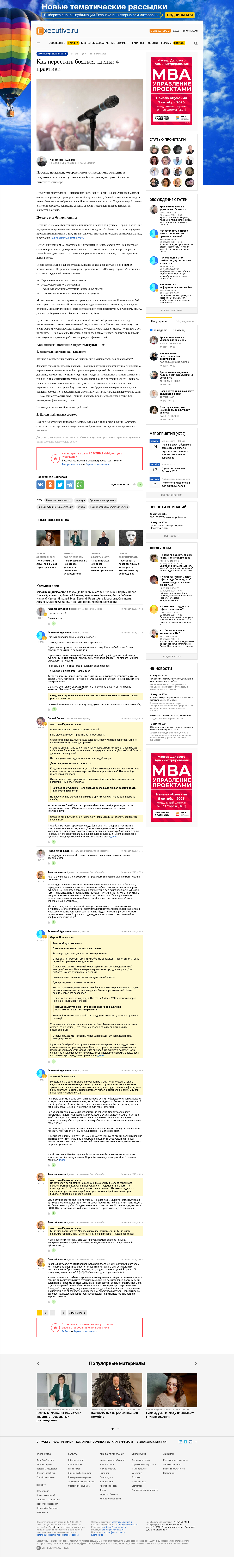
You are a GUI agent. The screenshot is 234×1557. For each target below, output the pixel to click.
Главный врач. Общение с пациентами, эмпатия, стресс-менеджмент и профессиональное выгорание (176, 451)
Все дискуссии (172, 656)
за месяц (179, 330)
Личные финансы (172, 1464)
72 (191, 1409)
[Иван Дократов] (189, 160)
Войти (65, 1331)
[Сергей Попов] (166, 160)
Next (196, 1363)
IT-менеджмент (139, 1469)
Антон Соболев (122, 595)
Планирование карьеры (79, 1477)
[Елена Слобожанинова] (189, 171)
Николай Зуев (67, 598)
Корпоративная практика (144, 1464)
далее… (114, 836)
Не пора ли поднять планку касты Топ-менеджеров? (176, 556)
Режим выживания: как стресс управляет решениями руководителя (75, 567)
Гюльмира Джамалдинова (174, 362)
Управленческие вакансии (81, 1481)
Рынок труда (74, 1469)
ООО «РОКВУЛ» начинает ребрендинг (168, 517)
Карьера (73, 43)
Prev (38, 1363)
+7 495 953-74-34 (180, 1522)
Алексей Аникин (72, 595)
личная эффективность (58, 500)
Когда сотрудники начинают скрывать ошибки (177, 392)
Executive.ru (54, 1527)
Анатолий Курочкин (104, 592)
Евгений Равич (86, 598)
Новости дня (42, 1491)
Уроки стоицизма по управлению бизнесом (173, 208)
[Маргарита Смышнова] (177, 149)
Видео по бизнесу (109, 1494)
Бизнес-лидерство (141, 1460)
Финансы (137, 43)
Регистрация (190, 30)
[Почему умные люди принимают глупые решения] (172, 1390)
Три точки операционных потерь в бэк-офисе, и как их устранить (176, 375)
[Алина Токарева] (166, 171)
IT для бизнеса (139, 1481)
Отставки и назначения (48, 1499)
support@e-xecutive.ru (114, 1532)
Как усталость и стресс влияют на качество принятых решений (174, 233)
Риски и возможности (174, 1469)
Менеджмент (120, 43)
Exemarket (137, 1486)
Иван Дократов (81, 601)
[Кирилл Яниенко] (154, 182)
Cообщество (43, 1454)
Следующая (76, 1313)
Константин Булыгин (97, 595)
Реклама (67, 1441)
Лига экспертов (44, 1464)
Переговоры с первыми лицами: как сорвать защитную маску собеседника (129, 567)
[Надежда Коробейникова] (154, 160)
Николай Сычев (46, 598)
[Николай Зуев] (154, 149)
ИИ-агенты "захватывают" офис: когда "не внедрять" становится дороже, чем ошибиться (176, 580)
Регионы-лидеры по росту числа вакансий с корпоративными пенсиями (171, 698)
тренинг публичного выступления (55, 507)
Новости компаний (45, 1495)
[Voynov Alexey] (177, 171)
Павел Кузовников (48, 595)
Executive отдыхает (45, 1477)
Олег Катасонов (169, 612)
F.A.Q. (55, 1441)
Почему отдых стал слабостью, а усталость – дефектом (175, 260)
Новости (152, 43)
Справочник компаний (79, 1486)
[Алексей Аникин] (177, 182)
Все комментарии (171, 310)
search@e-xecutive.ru (122, 1522)
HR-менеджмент (76, 1460)
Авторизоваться (71, 464)
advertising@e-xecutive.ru (113, 1527)
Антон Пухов (167, 397)
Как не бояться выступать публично (109, 507)
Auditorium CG (168, 464)
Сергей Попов (127, 592)
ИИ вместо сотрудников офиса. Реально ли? (174, 607)
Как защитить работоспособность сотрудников (172, 356)
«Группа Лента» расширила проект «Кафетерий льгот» (166, 526)
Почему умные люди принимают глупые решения (46, 564)
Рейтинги (104, 1473)
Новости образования (47, 1504)
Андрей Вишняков (170, 381)
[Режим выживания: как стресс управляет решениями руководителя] (62, 1390)
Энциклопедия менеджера (145, 1490)
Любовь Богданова (104, 601)
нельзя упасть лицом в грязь (67, 237)
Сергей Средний (58, 601)
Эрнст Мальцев (168, 213)
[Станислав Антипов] (166, 149)
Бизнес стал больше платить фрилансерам (171, 715)
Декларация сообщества (93, 1441)
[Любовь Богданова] (166, 182)
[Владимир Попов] (177, 160)
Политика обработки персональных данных (57, 1535)
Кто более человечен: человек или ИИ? (173, 632)
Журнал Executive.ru (46, 1473)
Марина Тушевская (170, 343)
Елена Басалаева (169, 561)
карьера (80, 500)
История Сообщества (46, 1469)
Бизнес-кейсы (107, 1481)
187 (138, 1409)
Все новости (171, 536)
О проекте (43, 1441)
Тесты (103, 1490)
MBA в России (107, 1464)
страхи (81, 507)
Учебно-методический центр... (176, 479)
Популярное (159, 321)
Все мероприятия (171, 495)
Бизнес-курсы (106, 1477)
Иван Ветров (167, 266)
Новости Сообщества (47, 1508)
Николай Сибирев (169, 588)
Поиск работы (75, 1464)
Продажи (136, 1477)
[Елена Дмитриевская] (189, 182)
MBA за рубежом (108, 1469)
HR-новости (42, 1512)
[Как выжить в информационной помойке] (117, 1390)
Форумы (166, 43)
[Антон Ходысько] (154, 171)
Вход (176, 30)
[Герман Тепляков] (189, 149)
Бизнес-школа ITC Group (173, 441)
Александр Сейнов (79, 592)
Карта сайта (97, 1535)
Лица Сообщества (45, 1460)
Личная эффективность (50, 1409)
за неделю (160, 330)
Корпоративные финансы (175, 1460)
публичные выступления (103, 500)
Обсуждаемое (185, 321)
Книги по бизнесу (108, 1486)
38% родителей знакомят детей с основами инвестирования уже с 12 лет (171, 728)
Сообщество (57, 43)
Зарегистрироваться (97, 464)
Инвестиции (169, 1473)
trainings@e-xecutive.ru (126, 1524)
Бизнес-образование (95, 43)
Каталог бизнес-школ (110, 1499)
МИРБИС (179, 43)
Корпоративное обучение (112, 1460)
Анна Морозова (107, 598)
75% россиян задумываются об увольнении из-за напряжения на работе (171, 680)
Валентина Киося (169, 416)
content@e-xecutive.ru (113, 1530)
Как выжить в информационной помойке (176, 286)
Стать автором (160, 30)
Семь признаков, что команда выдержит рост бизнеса (175, 410)
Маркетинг (137, 1473)
